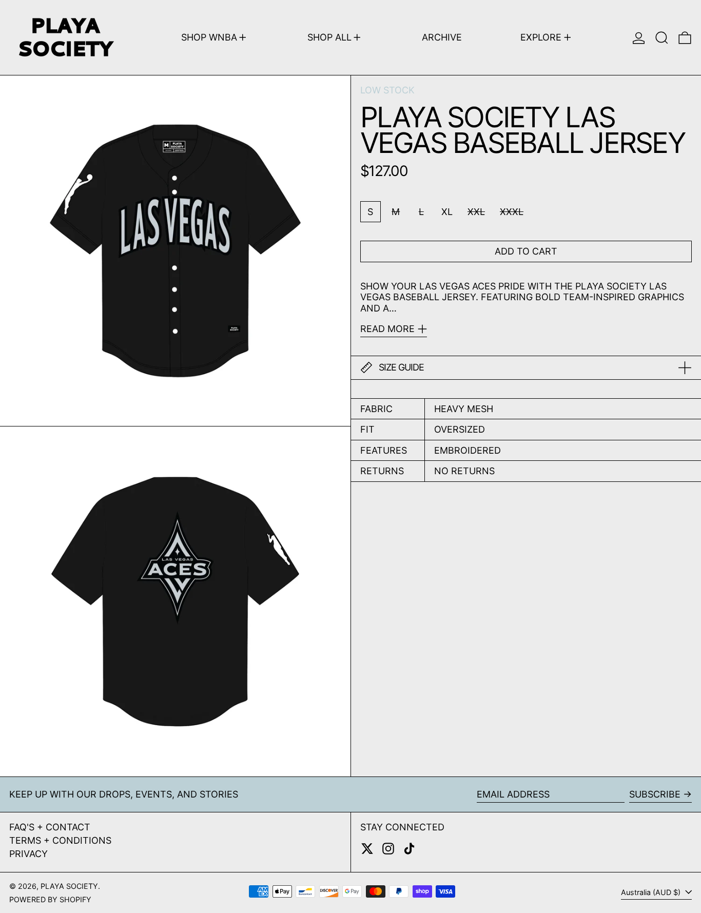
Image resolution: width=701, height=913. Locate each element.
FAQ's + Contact (49, 827)
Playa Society (69, 886)
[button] (662, 37)
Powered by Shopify (50, 899)
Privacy (28, 853)
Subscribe (654, 794)
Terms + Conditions (60, 840)
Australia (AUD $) (652, 892)
